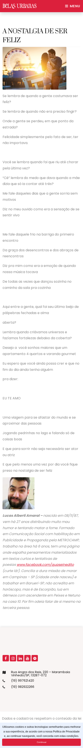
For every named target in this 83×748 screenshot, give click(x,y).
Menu (74, 6)
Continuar (41, 742)
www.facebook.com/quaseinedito (45, 564)
